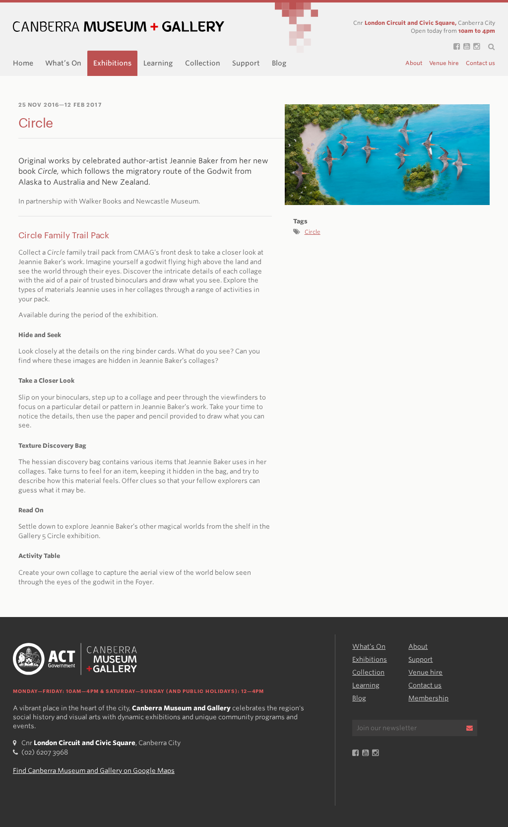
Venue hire (444, 63)
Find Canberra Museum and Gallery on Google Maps (94, 770)
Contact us (480, 63)
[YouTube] (465, 47)
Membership (428, 698)
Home (23, 63)
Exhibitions (112, 63)
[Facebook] (455, 47)
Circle (312, 231)
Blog (279, 63)
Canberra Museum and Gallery (118, 26)
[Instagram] (475, 47)
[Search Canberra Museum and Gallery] (487, 47)
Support (246, 63)
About (413, 63)
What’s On (63, 63)
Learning (158, 63)
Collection (202, 63)
